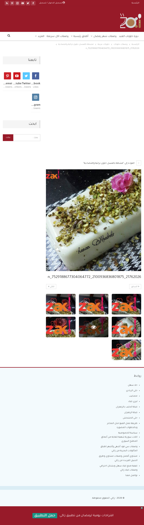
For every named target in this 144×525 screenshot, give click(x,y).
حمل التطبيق (44, 516)
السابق (134, 287)
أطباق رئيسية (81, 36)
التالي (51, 287)
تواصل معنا (131, 475)
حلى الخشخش (130, 418)
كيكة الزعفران (130, 412)
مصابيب (133, 396)
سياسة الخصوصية (127, 433)
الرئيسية (135, 3)
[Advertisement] (93, 84)
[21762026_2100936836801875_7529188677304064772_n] (126, 304)
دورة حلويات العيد (129, 36)
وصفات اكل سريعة (57, 36)
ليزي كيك (132, 401)
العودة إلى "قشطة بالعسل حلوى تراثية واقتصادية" (109, 163)
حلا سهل (132, 385)
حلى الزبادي (131, 391)
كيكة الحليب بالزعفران (126, 407)
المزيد (41, 36)
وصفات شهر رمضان (104, 36)
